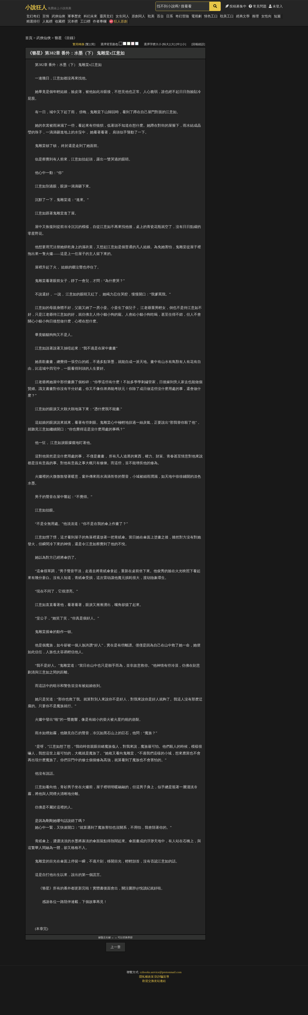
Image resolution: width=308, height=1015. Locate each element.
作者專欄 (99, 21)
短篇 (277, 16)
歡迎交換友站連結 (154, 981)
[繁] (87, 44)
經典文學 (243, 16)
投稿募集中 (237, 6)
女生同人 (122, 16)
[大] (172, 44)
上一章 (115, 947)
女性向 (266, 16)
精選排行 (33, 21)
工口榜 (85, 21)
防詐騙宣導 (161, 976)
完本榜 (73, 21)
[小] (183, 44)
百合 (160, 16)
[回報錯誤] (198, 44)
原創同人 (138, 16)
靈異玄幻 (106, 16)
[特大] (166, 44)
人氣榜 (47, 21)
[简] (92, 44)
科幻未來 (90, 16)
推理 (255, 16)
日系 (169, 16)
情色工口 (211, 16)
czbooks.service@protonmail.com (161, 972)
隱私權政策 (146, 976)
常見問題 (259, 6)
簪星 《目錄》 (66, 38)
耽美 (151, 16)
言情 (45, 16)
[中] (178, 44)
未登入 (277, 6)
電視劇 (196, 16)
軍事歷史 (74, 16)
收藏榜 (60, 21)
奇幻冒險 (182, 16)
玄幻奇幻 (33, 16)
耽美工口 (227, 16)
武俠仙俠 (58, 16)
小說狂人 (36, 7)
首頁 (28, 38)
